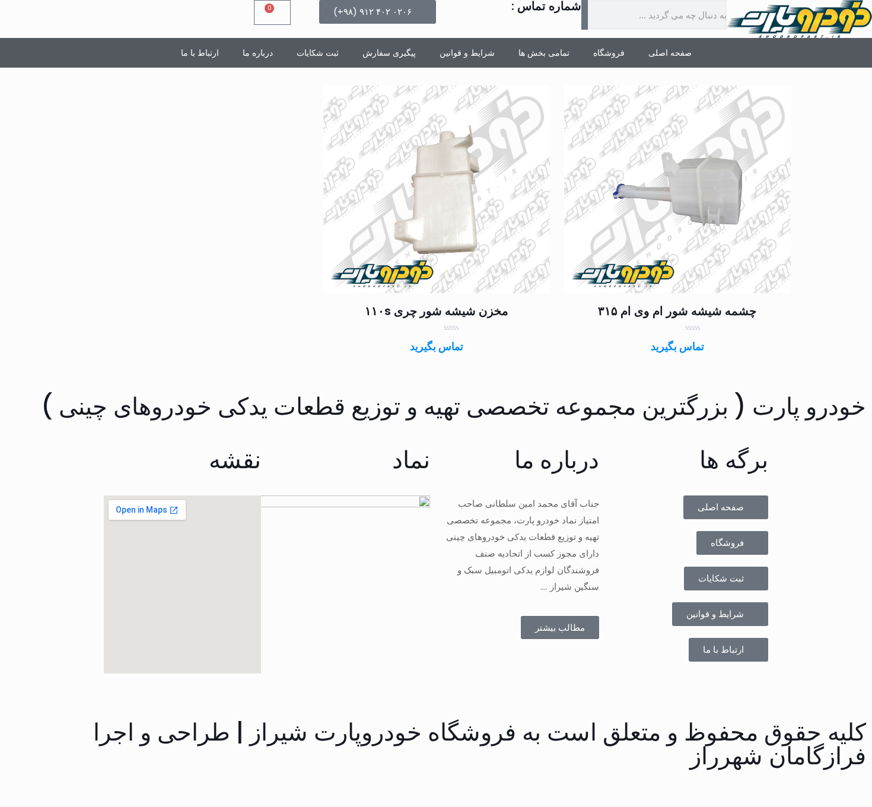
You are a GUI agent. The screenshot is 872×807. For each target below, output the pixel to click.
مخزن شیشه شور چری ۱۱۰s (436, 311)
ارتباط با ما (200, 53)
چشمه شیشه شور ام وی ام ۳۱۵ (677, 311)
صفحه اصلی (670, 53)
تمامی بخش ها (543, 53)
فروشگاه (609, 53)
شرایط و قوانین (467, 53)
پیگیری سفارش (389, 53)
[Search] (584, 15)
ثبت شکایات (318, 53)
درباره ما (258, 53)
